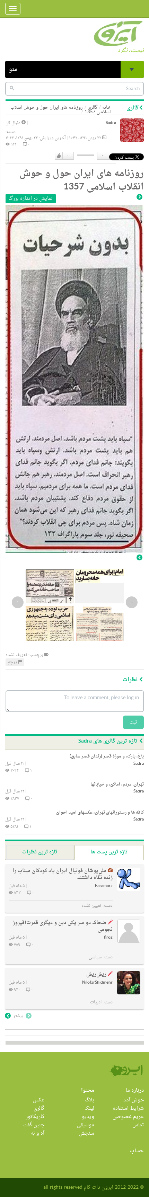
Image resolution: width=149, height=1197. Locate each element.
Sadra (111, 123)
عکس (38, 1100)
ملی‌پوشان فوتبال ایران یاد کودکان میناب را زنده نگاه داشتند (62, 874)
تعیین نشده (91, 906)
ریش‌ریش (96, 974)
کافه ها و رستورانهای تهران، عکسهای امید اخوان (100, 812)
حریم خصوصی (128, 1116)
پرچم (13, 662)
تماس (138, 1125)
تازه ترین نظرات (39, 852)
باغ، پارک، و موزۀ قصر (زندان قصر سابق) (107, 756)
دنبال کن (13, 123)
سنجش (86, 1133)
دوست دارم (59, 156)
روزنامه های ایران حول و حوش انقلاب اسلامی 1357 (60, 109)
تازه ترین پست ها (109, 852)
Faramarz (104, 886)
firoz (108, 937)
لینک (89, 1108)
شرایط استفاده (128, 1108)
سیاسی (95, 957)
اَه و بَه (37, 1133)
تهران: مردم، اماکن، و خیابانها (117, 784)
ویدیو (88, 1116)
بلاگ (89, 1100)
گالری (39, 1108)
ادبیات (96, 1002)
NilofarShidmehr (97, 982)
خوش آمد (133, 1100)
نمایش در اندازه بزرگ (31, 198)
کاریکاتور (35, 1116)
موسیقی (85, 1125)
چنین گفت (33, 1125)
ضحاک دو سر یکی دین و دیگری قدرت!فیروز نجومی (63, 926)
